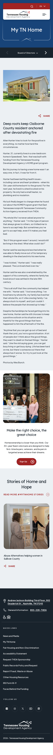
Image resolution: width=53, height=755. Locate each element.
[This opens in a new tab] (7, 708)
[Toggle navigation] (44, 14)
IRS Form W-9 (9, 683)
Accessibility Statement (15, 653)
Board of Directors (26, 53)
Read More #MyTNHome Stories (27, 494)
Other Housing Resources (15, 677)
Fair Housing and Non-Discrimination (21, 647)
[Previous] (7, 52)
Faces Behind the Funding (15, 689)
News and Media (11, 636)
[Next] (45, 52)
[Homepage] (18, 14)
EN (41, 6)
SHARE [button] (46, 116)
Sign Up (28, 461)
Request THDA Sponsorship (16, 659)
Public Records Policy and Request (20, 665)
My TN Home (9, 641)
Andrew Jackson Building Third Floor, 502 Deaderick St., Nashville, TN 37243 (29, 602)
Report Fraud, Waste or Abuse (18, 671)
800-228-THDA (38, 610)
